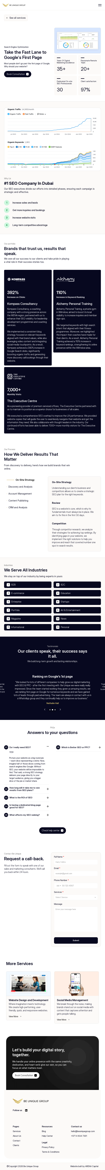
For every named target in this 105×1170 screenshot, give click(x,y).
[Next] (60, 709)
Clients (16, 1145)
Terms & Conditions (50, 1152)
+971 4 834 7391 (79, 1136)
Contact (16, 1140)
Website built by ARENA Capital (84, 1166)
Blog (44, 1131)
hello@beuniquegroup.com (83, 1131)
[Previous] (45, 709)
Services (17, 1131)
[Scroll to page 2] (52, 710)
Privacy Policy (48, 1147)
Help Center (47, 1136)
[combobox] (59, 886)
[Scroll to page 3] (55, 710)
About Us (17, 1136)
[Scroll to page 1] (49, 710)
